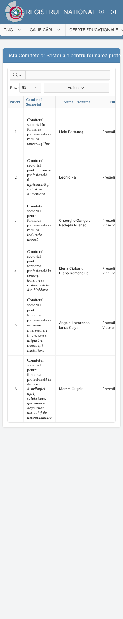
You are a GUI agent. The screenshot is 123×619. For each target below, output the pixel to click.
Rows (14, 87)
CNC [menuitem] (8, 29)
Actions (74, 87)
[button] (21, 29)
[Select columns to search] (18, 75)
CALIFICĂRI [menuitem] (41, 29)
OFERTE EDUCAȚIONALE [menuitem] (93, 29)
